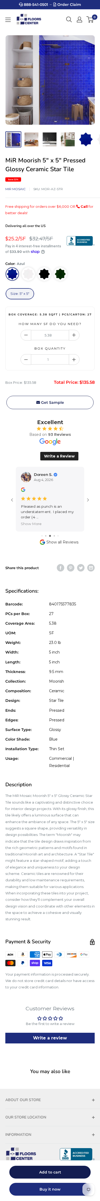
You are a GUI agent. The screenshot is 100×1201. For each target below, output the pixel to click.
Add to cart (50, 1172)
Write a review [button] (50, 1037)
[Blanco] (28, 274)
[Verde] (60, 274)
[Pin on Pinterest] (70, 568)
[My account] (79, 19)
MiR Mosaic (15, 189)
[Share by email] (91, 568)
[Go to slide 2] (45, 536)
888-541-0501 (35, 4)
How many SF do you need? (50, 324)
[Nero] (44, 274)
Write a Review (59, 456)
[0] (90, 19)
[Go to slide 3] (50, 536)
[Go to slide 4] (54, 536)
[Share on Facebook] (60, 568)
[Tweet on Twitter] (81, 568)
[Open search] (69, 19)
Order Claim (68, 4)
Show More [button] (31, 524)
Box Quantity (50, 348)
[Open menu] (8, 20)
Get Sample (52, 402)
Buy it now (50, 1189)
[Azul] (12, 274)
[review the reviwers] (23, 490)
